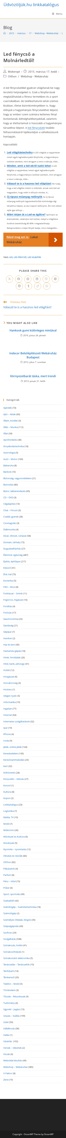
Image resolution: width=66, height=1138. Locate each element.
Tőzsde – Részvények (14, 996)
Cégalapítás (9, 503)
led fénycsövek (36, 127)
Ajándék (7, 407)
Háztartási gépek (12, 651)
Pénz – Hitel (9, 881)
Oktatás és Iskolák (12, 855)
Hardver (7, 638)
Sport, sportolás (11, 894)
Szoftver (7, 932)
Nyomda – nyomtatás (14, 849)
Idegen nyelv (10, 695)
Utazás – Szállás (11, 1015)
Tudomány (9, 1003)
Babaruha (8, 465)
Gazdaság (8, 625)
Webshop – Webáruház (15, 1067)
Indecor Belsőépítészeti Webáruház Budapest (33, 355)
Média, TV (8, 817)
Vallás (6, 1035)
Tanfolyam (8, 971)
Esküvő (7, 567)
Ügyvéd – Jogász (11, 1009)
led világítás (34, 257)
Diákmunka (9, 529)
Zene (5, 1079)
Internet (7, 715)
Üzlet (6, 1022)
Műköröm (8, 830)
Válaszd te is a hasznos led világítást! (29, 183)
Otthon (12, 76)
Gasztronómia (10, 619)
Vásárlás (7, 1041)
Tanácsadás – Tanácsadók (16, 964)
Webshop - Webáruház (34, 76)
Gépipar (7, 631)
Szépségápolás (11, 926)
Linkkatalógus (10, 804)
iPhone (7, 734)
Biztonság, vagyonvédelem (17, 478)
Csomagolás (9, 523)
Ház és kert (9, 644)
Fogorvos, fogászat (13, 599)
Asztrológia (9, 452)
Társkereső (8, 977)
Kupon (6, 798)
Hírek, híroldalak (11, 657)
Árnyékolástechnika (13, 446)
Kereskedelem (10, 753)
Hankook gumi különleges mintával (33, 330)
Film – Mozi (9, 587)
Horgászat (8, 676)
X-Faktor (7, 1073)
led (11, 257)
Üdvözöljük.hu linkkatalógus (31, 4)
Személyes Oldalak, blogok (17, 919)
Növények (8, 843)
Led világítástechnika (20, 152)
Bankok (7, 471)
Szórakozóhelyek (12, 951)
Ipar (5, 727)
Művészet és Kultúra (14, 836)
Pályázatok (9, 868)
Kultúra (7, 791)
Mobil (6, 823)
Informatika (9, 702)
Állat (5, 433)
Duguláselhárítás (12, 548)
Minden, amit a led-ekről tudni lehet (29, 165)
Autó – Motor (10, 459)
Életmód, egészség (13, 555)
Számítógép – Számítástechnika (19, 907)
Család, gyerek (10, 516)
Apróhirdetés (10, 439)
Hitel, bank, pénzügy (14, 663)
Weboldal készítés (12, 1060)
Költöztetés (9, 772)
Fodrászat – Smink (13, 593)
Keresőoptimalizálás (13, 759)
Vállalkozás (9, 1028)
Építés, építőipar (11, 561)
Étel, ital (7, 574)
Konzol (7, 785)
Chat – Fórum (10, 510)
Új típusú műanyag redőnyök (24, 196)
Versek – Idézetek (12, 1047)
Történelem (9, 990)
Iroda (6, 740)
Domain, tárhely (11, 542)
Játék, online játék (12, 747)
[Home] (4, 33)
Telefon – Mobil (11, 983)
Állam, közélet (10, 420)
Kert (5, 766)
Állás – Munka (10, 427)
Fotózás (7, 612)
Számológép (9, 913)
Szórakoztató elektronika (16, 958)
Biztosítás (8, 484)
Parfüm (7, 875)
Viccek (6, 1054)
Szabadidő (8, 900)
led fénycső (20, 257)
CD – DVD (8, 497)
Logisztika (8, 811)
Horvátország (10, 683)
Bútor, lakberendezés (14, 491)
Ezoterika (8, 580)
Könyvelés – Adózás (13, 779)
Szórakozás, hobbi (12, 945)
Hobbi (6, 670)
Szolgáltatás (9, 939)
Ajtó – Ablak (9, 414)
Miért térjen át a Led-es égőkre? (26, 214)
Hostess (7, 689)
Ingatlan (7, 708)
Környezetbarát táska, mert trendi (33, 376)
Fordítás (7, 606)
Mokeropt (14, 71)
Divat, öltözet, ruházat (14, 535)
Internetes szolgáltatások (16, 721)
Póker (6, 887)
